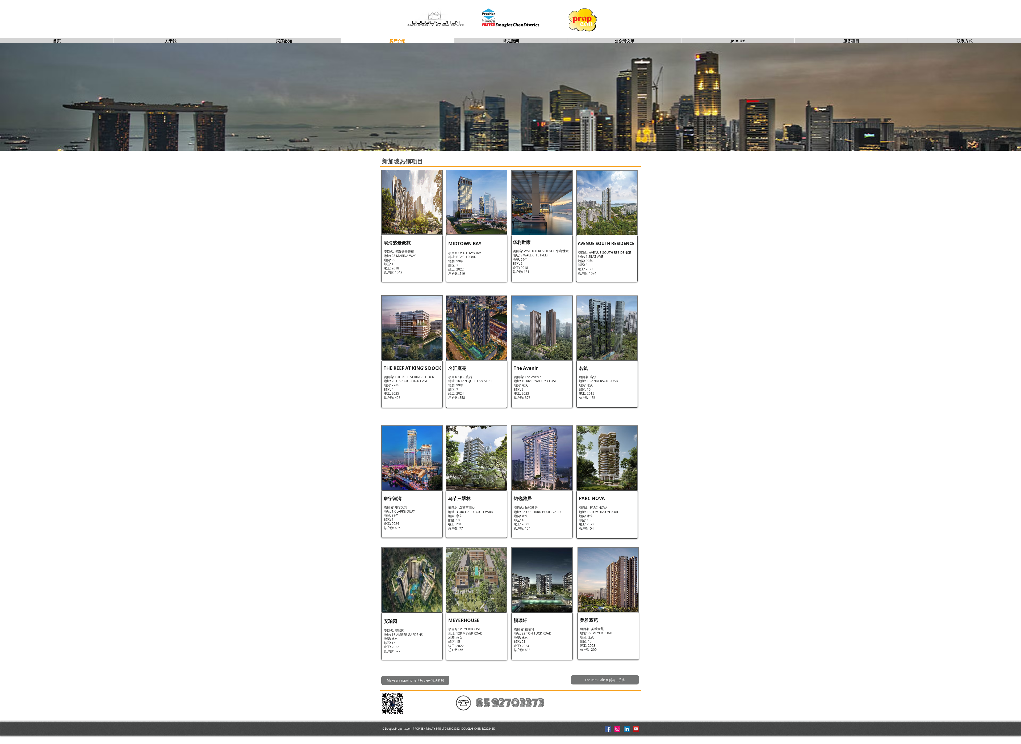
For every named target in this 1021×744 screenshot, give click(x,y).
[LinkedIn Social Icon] (627, 729)
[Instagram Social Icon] (617, 729)
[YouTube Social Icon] (636, 729)
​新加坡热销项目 (402, 161)
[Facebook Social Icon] (608, 729)
